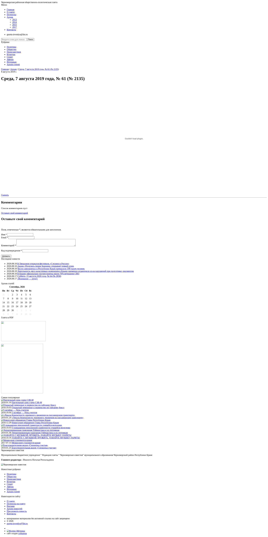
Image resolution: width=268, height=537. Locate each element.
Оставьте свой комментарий (14, 213)
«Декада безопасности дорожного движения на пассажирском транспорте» (47, 417)
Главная (10, 9)
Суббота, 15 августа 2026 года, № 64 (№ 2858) (39, 276)
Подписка (11, 14)
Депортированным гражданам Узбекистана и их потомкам (40, 433)
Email (4, 237)
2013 (14, 19)
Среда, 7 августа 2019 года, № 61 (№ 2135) (38, 69)
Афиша (10, 59)
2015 (14, 24)
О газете (11, 12)
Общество (11, 49)
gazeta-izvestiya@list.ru (17, 523)
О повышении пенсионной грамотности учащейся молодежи (41, 427)
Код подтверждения (11, 250)
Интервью (11, 62)
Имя (4, 234)
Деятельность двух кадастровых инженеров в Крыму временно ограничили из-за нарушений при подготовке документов (75, 271)
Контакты (11, 30)
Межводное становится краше (26, 443)
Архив (10, 17)
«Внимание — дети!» (27, 279)
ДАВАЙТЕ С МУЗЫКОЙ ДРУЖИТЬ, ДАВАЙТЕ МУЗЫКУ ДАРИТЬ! (46, 438)
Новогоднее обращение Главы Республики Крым (35, 422)
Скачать (5, 195)
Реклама (11, 506)
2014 (14, 22)
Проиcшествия (14, 52)
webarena (22, 533)
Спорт (10, 57)
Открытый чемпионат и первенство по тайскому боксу (38, 407)
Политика (11, 47)
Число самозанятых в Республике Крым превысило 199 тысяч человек (51, 268)
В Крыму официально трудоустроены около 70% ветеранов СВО (48, 273)
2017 (14, 27)
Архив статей (13, 64)
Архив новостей (14, 509)
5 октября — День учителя (24, 412)
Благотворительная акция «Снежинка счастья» (34, 448)
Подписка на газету (16, 503)
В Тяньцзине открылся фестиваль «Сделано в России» (43, 263)
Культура (11, 54)
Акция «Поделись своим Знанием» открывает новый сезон (45, 266)
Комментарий (8, 245)
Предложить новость (17, 511)
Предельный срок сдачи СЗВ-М (27, 402)
